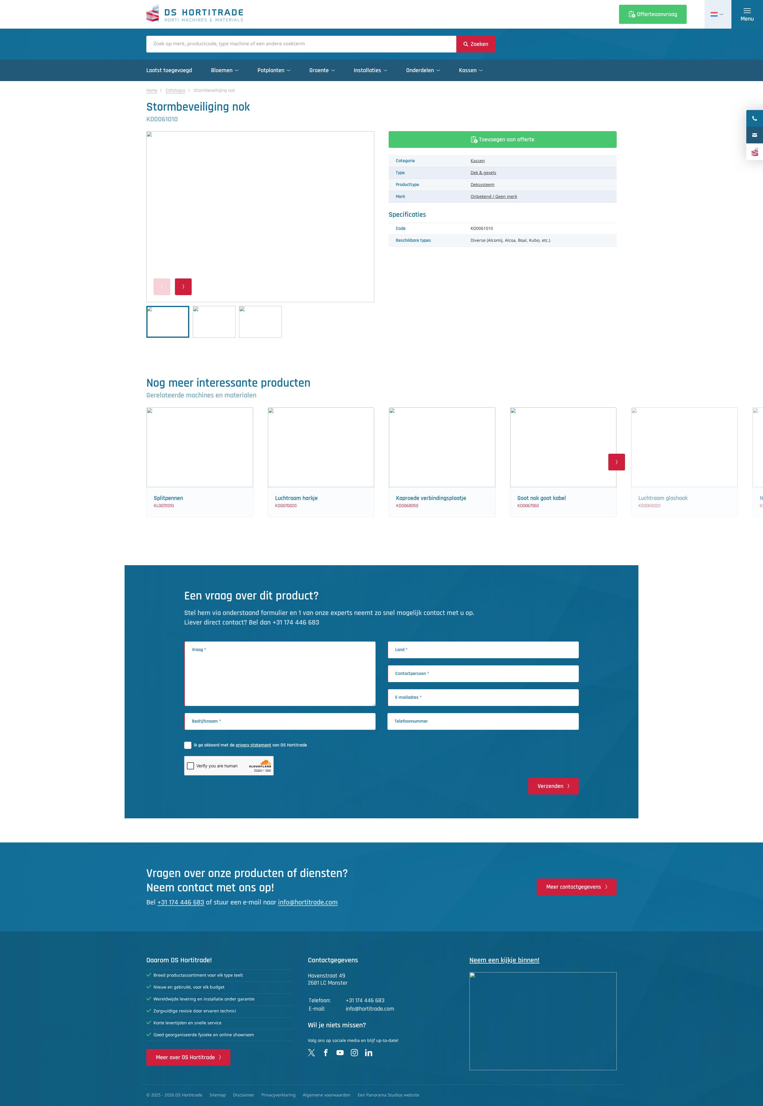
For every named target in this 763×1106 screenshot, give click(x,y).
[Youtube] (340, 1052)
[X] (311, 1052)
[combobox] (301, 44)
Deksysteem (482, 185)
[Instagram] (354, 1052)
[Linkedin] (368, 1052)
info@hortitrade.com (308, 902)
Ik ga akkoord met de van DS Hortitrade (250, 745)
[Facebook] (325, 1052)
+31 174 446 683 (180, 902)
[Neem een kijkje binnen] (543, 1021)
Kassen (478, 161)
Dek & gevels (483, 173)
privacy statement (253, 745)
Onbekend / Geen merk (494, 196)
